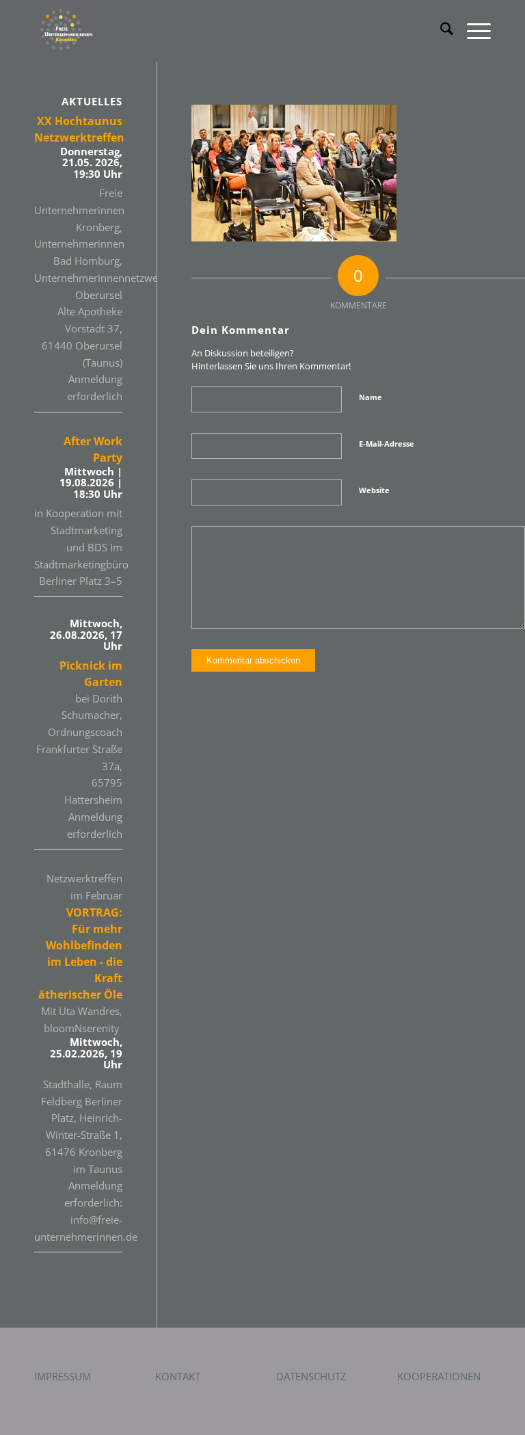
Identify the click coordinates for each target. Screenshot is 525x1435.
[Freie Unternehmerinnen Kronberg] (65, 31)
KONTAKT (177, 1376)
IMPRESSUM (62, 1376)
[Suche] (440, 31)
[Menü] (472, 31)
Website (374, 490)
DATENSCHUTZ (311, 1376)
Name (370, 397)
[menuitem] (440, 31)
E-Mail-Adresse (386, 443)
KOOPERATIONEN (439, 1376)
